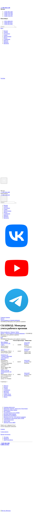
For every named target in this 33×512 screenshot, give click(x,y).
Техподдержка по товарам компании (15, 333)
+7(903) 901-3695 (8, 24)
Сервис (6, 35)
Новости (6, 40)
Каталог (6, 31)
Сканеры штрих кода (9, 407)
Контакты (6, 43)
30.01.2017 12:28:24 (27, 373)
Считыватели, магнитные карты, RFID (14, 418)
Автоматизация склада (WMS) (12, 412)
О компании (7, 39)
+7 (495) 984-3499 (5, 192)
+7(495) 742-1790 (8, 14)
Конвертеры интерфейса (10, 415)
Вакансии (6, 438)
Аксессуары (7, 421)
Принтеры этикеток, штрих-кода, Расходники (16, 408)
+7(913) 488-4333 (8, 21)
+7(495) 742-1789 (8, 13)
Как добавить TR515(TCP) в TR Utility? (5, 343)
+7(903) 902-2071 (8, 22)
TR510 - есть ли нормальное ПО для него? (6, 372)
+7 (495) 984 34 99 (5, 7)
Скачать (6, 32)
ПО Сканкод (7, 411)
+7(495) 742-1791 (8, 16)
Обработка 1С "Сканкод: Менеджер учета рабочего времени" (6, 357)
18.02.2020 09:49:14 (27, 343)
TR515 (2, 349)
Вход (2, 28)
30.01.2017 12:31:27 (27, 349)
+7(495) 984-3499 (8, 11)
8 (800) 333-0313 (5, 444)
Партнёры (6, 392)
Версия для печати (5, 434)
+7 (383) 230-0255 (5, 195)
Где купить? (7, 33)
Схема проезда (4, 431)
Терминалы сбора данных (10, 410)
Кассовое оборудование (10, 414)
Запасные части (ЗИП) (9, 422)
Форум (5, 38)
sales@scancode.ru (8, 439)
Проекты (6, 42)
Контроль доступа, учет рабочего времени (15, 417)
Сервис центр (7, 394)
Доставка (6, 437)
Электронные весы (9, 419)
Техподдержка (7, 36)
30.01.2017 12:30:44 (27, 361)
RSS (2, 337)
